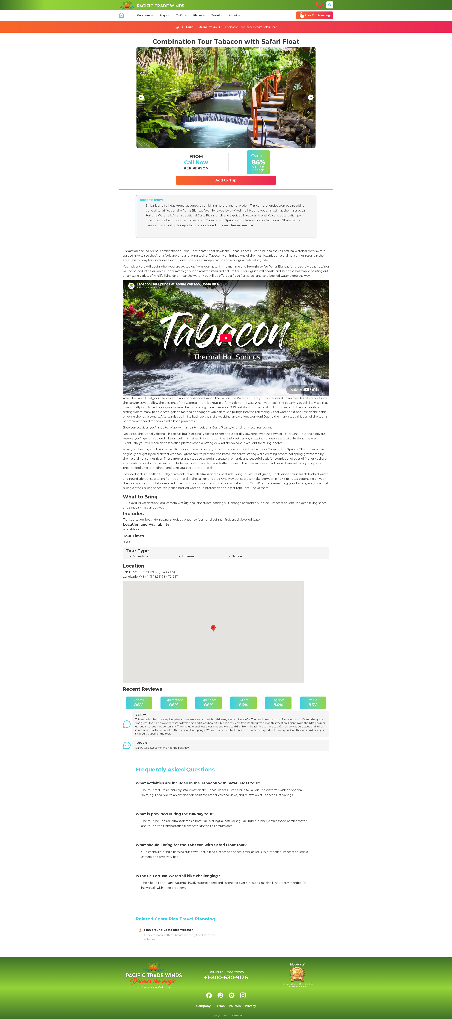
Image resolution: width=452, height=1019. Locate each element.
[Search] (329, 4)
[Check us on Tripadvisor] (298, 975)
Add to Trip (226, 180)
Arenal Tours (208, 27)
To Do (180, 15)
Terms (220, 1006)
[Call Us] (319, 5)
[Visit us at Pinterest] (220, 995)
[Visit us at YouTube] (231, 995)
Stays (163, 15)
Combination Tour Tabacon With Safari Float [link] (250, 27)
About (233, 15)
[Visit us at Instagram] (243, 995)
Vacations (143, 15)
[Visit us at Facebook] (209, 995)
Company (203, 1006)
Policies (235, 1006)
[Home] (151, 5)
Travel (215, 15)
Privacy (250, 1006)
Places (197, 15)
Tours (189, 27)
